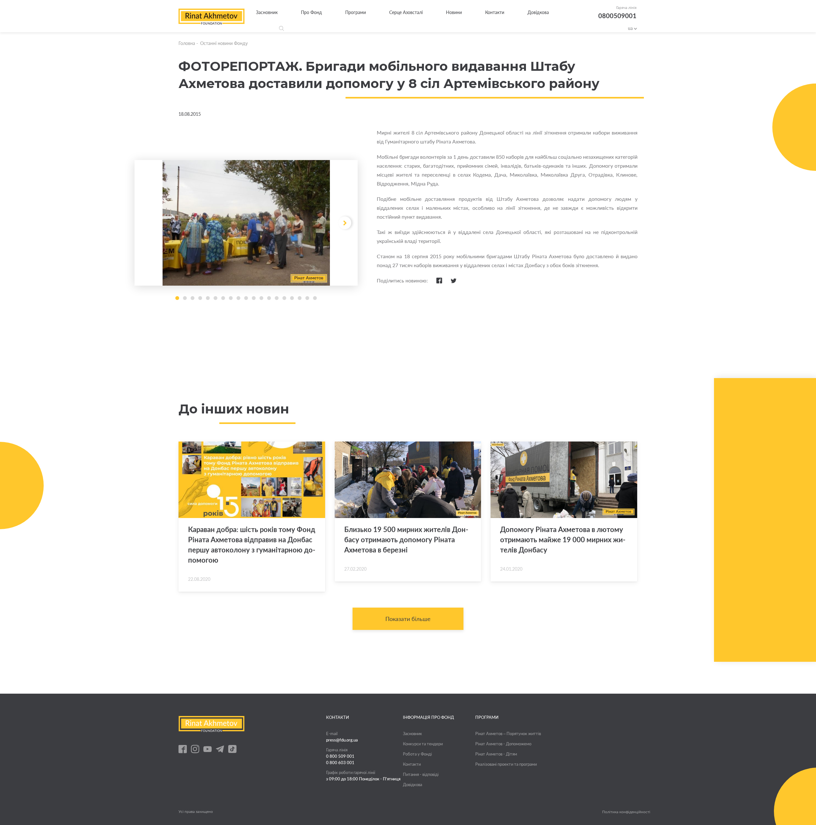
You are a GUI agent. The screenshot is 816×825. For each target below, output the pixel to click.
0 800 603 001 (340, 762)
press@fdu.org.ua (342, 739)
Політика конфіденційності (626, 812)
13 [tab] (269, 298)
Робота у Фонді (417, 753)
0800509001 (617, 15)
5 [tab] (208, 298)
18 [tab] (307, 298)
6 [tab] (215, 298)
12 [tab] (261, 298)
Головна (186, 43)
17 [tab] (300, 298)
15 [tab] (284, 298)
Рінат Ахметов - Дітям (496, 753)
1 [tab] (177, 298)
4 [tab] (200, 298)
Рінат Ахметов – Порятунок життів (508, 733)
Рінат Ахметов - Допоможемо (503, 743)
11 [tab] (254, 298)
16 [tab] (292, 298)
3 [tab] (192, 298)
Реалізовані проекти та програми (506, 764)
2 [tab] (185, 298)
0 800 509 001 (340, 756)
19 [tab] (315, 298)
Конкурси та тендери (423, 743)
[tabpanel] (246, 223)
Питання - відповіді (421, 774)
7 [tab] (223, 298)
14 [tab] (277, 298)
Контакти (494, 12)
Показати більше (408, 618)
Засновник (267, 12)
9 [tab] (238, 298)
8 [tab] (231, 298)
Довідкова (538, 12)
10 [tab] (246, 298)
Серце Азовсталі (406, 12)
